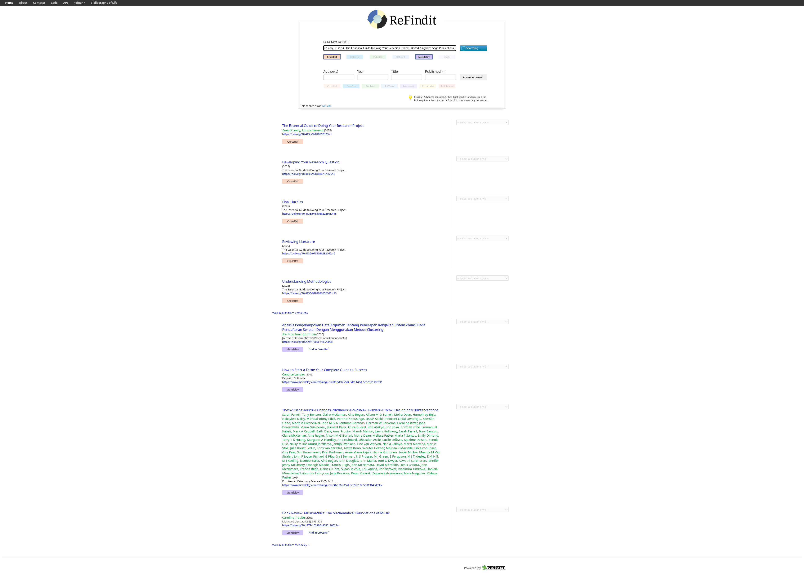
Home (9, 3)
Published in (435, 71)
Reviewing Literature (298, 241)
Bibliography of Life (104, 3)
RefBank (79, 3)
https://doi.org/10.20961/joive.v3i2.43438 (307, 342)
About (23, 3)
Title (394, 71)
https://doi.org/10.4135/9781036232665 (306, 134)
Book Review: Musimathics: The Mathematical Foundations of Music (336, 513)
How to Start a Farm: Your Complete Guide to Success (324, 370)
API (65, 3)
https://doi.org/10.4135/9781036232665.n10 (309, 293)
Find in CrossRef (318, 349)
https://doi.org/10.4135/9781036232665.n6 (308, 253)
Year (360, 71)
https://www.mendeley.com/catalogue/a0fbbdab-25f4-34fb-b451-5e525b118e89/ (332, 382)
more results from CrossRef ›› (290, 313)
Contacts (39, 3)
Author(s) (330, 71)
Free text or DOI (336, 42)
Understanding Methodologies (306, 281)
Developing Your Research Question (310, 162)
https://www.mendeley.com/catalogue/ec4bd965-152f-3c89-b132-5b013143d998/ (332, 485)
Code (54, 3)
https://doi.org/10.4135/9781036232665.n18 (309, 213)
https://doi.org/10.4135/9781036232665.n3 (308, 174)
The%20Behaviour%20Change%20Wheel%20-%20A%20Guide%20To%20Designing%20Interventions (360, 410)
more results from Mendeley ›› (290, 545)
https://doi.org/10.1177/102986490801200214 (310, 525)
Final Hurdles (292, 202)
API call (326, 106)
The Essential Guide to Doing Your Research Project (323, 125)
